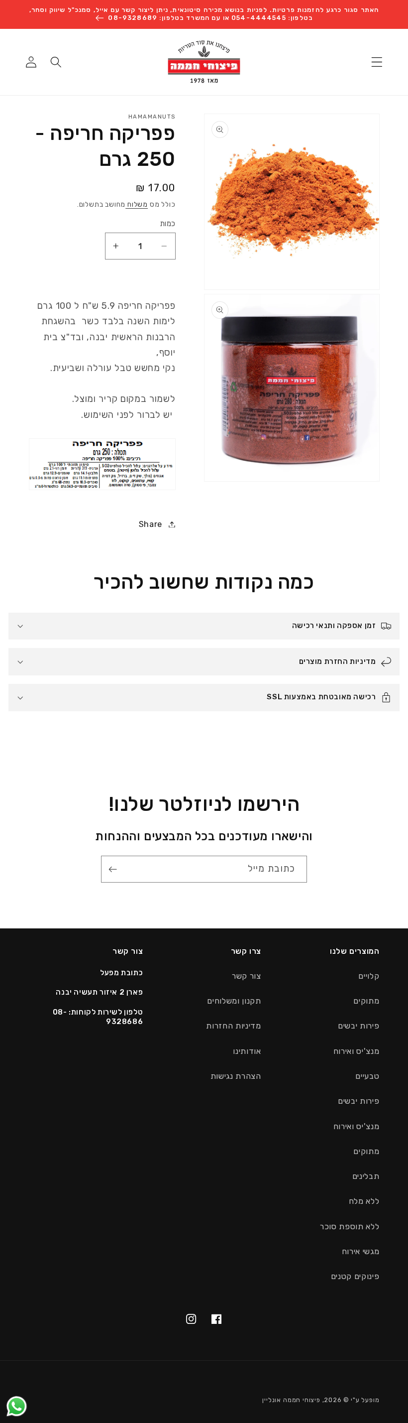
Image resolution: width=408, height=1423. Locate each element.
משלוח (136, 204)
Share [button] (150, 524)
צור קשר (246, 976)
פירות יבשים (359, 1026)
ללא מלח (364, 1201)
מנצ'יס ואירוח (356, 1051)
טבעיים (367, 1076)
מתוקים (366, 1001)
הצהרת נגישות (235, 1076)
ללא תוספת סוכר (350, 1226)
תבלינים (366, 1176)
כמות (168, 223)
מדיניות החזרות (233, 1026)
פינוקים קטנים (355, 1276)
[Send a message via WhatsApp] (16, 1406)
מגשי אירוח (361, 1251)
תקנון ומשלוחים (234, 1001)
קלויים (368, 976)
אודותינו (247, 1051)
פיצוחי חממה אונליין (291, 1400)
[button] (377, 62)
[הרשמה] (115, 869)
